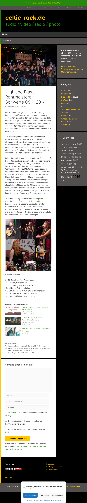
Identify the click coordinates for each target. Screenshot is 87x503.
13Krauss (73, 156)
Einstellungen (57, 495)
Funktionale (44, 495)
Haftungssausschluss (55, 467)
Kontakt (69, 8)
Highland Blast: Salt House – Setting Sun (36, 328)
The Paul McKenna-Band (41, 348)
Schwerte (8, 348)
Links (51, 8)
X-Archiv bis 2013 (68, 125)
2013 (75, 160)
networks (79, 8)
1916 (76, 177)
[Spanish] (20, 469)
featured (24, 346)
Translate (32, 8)
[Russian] (17, 469)
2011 (64, 163)
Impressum (58, 500)
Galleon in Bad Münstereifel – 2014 (20, 350)
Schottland (42, 346)
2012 (69, 181)
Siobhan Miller (18, 348)
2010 (69, 164)
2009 (63, 180)
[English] (6, 469)
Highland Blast (37, 201)
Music (44, 8)
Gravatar (14, 413)
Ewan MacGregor (14, 346)
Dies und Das (12, 344)
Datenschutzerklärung (32, 500)
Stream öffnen (69, 66)
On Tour (64, 100)
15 (71, 177)
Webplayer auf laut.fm (73, 69)
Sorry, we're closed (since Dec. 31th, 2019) (43, 3)
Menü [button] (6, 34)
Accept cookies (30, 495)
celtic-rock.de (25, 17)
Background (66, 94)
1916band (65, 150)
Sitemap (60, 8)
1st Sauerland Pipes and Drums (71, 153)
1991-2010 (71, 144)
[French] (9, 469)
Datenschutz (51, 469)
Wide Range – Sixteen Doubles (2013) (21, 353)
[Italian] (15, 469)
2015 (63, 144)
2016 (79, 144)
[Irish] (12, 469)
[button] (13, 229)
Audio (63, 90)
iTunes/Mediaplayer (71, 72)
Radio (63, 106)
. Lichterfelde (77, 167)
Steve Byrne (28, 348)
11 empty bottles (69, 147)
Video (63, 116)
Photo (63, 103)
